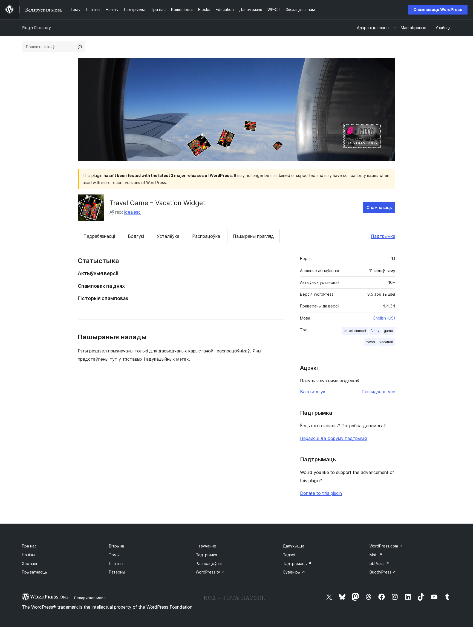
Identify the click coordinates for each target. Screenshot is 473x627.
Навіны (28, 554)
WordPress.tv (210, 572)
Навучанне (206, 546)
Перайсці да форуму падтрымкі (333, 438)
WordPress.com (386, 546)
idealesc (132, 212)
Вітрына (116, 546)
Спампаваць (379, 207)
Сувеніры (294, 572)
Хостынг (30, 563)
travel (370, 342)
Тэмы (114, 554)
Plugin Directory (36, 27)
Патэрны (117, 572)
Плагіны (116, 563)
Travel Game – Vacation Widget (157, 203)
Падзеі (289, 554)
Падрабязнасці (99, 236)
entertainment (355, 331)
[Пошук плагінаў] (79, 46)
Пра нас (29, 546)
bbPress (379, 563)
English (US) (384, 318)
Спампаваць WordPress (437, 9)
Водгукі (136, 236)
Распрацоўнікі (209, 563)
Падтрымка (383, 236)
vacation (386, 342)
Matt (376, 554)
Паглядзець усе (378, 391)
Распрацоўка (206, 236)
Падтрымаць (297, 563)
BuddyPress (383, 572)
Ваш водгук (312, 391)
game (388, 331)
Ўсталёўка (168, 236)
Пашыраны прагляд (253, 236)
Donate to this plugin (321, 493)
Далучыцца (293, 546)
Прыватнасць (34, 572)
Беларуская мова (90, 597)
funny (375, 331)
